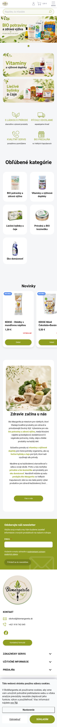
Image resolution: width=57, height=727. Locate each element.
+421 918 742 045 (17, 624)
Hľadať (50, 12)
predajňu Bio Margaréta (23, 477)
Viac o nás (28, 498)
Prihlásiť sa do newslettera (17, 562)
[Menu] (53, 3)
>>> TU (14, 702)
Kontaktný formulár (17, 643)
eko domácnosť (17, 473)
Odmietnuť (14, 719)
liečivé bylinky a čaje (20, 454)
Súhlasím (42, 719)
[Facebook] (5, 632)
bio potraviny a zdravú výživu (21, 431)
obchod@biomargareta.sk (21, 618)
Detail (18, 342)
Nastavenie (28, 709)
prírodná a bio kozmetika (21, 470)
